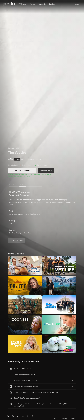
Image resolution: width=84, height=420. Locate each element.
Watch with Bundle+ (22, 170)
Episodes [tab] (13, 184)
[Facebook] (8, 416)
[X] (17, 416)
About (73, 418)
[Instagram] (12, 416)
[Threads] (32, 416)
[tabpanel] (42, 212)
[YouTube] (22, 416)
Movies (32, 4)
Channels (42, 4)
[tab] (22, 185)
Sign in (77, 4)
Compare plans (46, 170)
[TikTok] (27, 416)
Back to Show (18, 241)
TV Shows (22, 4)
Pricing (52, 4)
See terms (27, 177)
